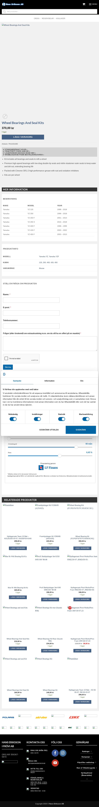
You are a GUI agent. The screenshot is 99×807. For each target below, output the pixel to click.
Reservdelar (48, 18)
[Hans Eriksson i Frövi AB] (13, 4)
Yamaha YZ (43, 256)
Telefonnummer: (10, 320)
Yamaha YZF (54, 256)
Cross (36, 18)
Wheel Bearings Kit (50, 690)
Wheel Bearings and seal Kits (18, 639)
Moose (41, 268)
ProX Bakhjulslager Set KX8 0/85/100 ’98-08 (50, 589)
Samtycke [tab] (17, 381)
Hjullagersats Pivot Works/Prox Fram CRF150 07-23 (82, 640)
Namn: (6, 294)
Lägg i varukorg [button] (18, 548)
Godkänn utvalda (49, 430)
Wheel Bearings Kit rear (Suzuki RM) (50, 640)
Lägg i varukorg (22, 137)
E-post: (7, 307)
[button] (84, 4)
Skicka (8, 367)
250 (44, 262)
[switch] (37, 419)
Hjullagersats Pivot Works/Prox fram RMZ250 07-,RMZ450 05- (82, 589)
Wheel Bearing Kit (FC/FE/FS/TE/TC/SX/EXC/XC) (82, 537)
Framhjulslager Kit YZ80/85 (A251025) (50, 537)
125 (40, 262)
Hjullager (60, 18)
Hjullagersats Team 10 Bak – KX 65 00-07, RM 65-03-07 (82, 691)
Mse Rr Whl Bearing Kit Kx (18, 588)
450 (56, 262)
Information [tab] (49, 381)
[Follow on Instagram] (62, 753)
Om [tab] (81, 381)
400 (48, 262)
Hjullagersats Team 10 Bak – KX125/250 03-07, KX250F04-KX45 (18, 537)
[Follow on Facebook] (55, 753)
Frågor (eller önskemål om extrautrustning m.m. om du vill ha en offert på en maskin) (42, 333)
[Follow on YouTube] (55, 762)
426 (52, 262)
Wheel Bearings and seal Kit (18, 690)
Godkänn (81, 430)
